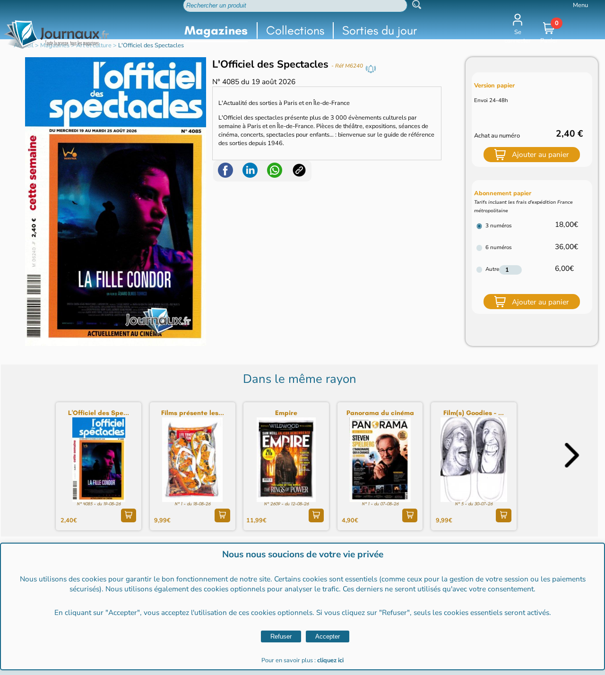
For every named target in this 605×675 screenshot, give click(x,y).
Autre (492, 269)
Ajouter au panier (540, 154)
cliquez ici (330, 660)
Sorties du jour (379, 30)
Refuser (281, 636)
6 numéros (498, 247)
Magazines (216, 30)
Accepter (327, 636)
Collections (295, 30)
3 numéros (498, 225)
